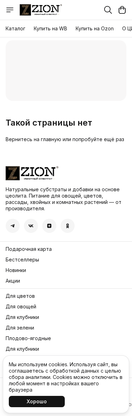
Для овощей (21, 306)
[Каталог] (10, 10)
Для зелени (20, 328)
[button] (13, 226)
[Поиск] (108, 10)
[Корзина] (122, 10)
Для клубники (22, 317)
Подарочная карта (29, 249)
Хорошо (37, 401)
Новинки (16, 270)
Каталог (15, 28)
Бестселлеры (22, 260)
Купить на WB (50, 28)
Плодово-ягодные (28, 338)
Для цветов (20, 296)
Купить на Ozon (95, 28)
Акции (13, 281)
